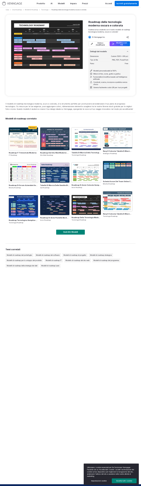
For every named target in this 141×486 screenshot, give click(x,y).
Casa (7, 10)
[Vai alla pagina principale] (12, 3)
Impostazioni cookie (99, 481)
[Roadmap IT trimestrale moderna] (23, 139)
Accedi (108, 3)
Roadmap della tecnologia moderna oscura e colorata (86, 217)
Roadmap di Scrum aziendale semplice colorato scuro (23, 185)
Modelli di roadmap (31, 10)
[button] (98, 43)
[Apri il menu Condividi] (127, 37)
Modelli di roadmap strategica (101, 255)
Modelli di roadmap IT (54, 260)
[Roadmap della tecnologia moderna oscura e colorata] (86, 205)
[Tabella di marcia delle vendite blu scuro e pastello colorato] (54, 172)
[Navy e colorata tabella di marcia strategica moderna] (117, 138)
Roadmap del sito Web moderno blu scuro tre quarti (54, 153)
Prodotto (41, 3)
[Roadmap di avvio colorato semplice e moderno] (86, 172)
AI (51, 3)
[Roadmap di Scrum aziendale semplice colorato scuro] (23, 172)
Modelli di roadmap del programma (106, 260)
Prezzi (85, 3)
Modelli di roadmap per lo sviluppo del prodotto (24, 260)
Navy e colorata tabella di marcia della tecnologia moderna (117, 214)
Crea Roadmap (17, 10)
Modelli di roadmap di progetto (75, 255)
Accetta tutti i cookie (124, 481)
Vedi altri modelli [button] (70, 232)
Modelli (61, 3)
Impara (73, 3)
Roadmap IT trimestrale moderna (23, 153)
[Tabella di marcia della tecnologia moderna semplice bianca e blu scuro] (86, 139)
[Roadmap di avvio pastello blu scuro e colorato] (54, 205)
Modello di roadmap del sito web (78, 260)
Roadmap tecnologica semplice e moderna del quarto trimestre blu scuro (23, 220)
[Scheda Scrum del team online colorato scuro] (117, 170)
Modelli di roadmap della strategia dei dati (22, 266)
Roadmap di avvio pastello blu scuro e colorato (54, 218)
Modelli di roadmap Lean (50, 266)
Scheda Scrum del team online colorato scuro (117, 181)
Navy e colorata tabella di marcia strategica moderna (117, 151)
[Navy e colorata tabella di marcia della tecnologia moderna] (117, 201)
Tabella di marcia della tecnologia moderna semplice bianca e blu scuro (86, 153)
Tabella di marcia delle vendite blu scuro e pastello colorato (54, 185)
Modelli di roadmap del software (48, 255)
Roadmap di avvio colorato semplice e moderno (86, 185)
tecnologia (44, 10)
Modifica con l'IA (121, 44)
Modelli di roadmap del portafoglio (19, 255)
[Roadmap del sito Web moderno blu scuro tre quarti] (54, 139)
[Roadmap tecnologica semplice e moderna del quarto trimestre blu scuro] (23, 206)
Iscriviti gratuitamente (126, 3)
